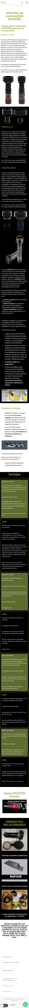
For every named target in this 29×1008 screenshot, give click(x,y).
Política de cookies (7, 991)
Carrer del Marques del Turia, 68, (10, 978)
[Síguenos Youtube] (14, 1005)
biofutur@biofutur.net (7, 957)
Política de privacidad (8, 985)
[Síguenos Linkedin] (11, 1005)
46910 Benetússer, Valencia (9, 980)
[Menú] (27, 2)
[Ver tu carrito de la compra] (24, 2)
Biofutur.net (11, 999)
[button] (4, 1005)
